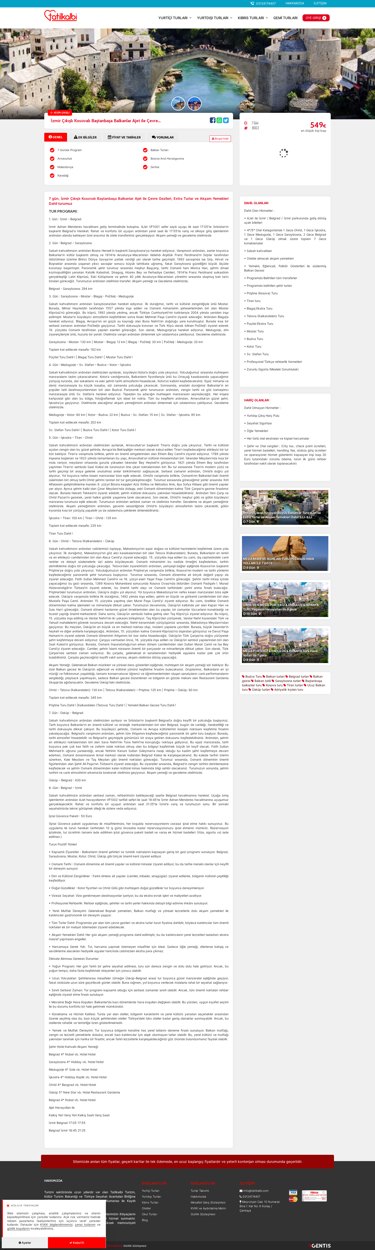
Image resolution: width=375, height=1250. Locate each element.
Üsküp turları (260, 689)
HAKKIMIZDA (295, 3)
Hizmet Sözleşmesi (109, 1245)
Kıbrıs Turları (150, 1202)
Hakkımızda (198, 1196)
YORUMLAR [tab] (165, 137)
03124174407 (266, 3)
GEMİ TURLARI (285, 18)
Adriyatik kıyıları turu (288, 689)
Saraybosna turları (287, 681)
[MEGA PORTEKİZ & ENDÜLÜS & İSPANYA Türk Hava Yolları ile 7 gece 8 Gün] (285, 645)
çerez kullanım (85, 1224)
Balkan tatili (262, 681)
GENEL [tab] (57, 137)
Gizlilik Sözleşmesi (203, 1214)
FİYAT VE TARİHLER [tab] (126, 137)
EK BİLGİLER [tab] (87, 137)
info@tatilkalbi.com (255, 1190)
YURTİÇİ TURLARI (173, 18)
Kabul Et (78, 1242)
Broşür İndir (221, 138)
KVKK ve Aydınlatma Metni (208, 1208)
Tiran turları (294, 685)
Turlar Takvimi (200, 1190)
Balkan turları (275, 676)
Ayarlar (26, 1242)
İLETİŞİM (320, 3)
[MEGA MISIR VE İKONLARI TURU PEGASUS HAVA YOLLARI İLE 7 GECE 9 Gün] (285, 553)
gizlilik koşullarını (18, 1228)
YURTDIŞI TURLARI (212, 18)
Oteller (146, 1208)
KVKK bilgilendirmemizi (56, 1224)
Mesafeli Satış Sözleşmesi (208, 1202)
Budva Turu (253, 676)
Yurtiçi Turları (150, 1190)
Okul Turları (149, 1214)
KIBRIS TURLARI (251, 18)
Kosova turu (274, 685)
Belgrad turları (298, 676)
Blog (145, 1220)
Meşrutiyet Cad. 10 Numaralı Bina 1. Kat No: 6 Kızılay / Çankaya (260, 1206)
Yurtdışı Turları (151, 1196)
